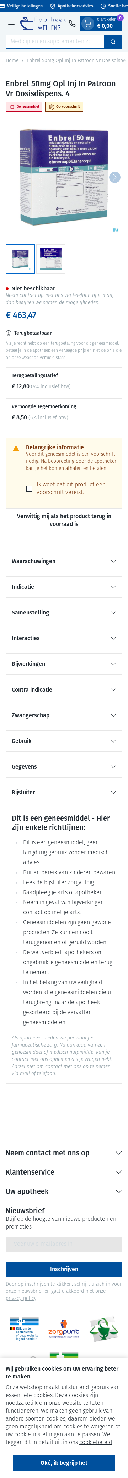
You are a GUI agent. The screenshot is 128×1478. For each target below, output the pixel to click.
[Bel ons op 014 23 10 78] (72, 23)
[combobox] (55, 42)
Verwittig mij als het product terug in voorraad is (64, 520)
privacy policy (21, 1298)
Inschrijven (64, 1269)
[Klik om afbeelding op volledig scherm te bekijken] (64, 177)
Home (12, 61)
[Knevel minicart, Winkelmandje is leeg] (87, 23)
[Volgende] (115, 177)
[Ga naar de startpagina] (43, 23)
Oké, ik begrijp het (64, 1462)
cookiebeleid (95, 1443)
